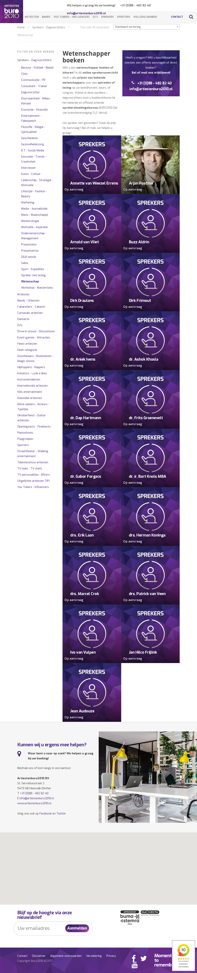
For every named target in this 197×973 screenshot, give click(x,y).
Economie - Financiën (34, 110)
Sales (24, 263)
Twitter (61, 813)
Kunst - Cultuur (31, 174)
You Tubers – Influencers (71, 16)
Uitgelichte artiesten (33, 481)
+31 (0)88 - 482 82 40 (135, 5)
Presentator (29, 244)
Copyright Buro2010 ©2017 (35, 961)
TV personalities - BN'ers (33, 475)
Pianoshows (25, 433)
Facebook (45, 813)
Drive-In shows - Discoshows (36, 331)
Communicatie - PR (33, 80)
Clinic (24, 74)
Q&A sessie (28, 257)
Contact (177, 16)
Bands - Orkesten (28, 300)
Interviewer (28, 168)
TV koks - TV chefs (29, 468)
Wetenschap (30, 281)
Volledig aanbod (145, 16)
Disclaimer (39, 956)
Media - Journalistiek (34, 209)
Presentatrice (30, 251)
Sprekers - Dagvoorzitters (48, 27)
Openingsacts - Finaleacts (34, 426)
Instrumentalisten (28, 379)
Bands (46, 16)
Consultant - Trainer (34, 86)
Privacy (111, 956)
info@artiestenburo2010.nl (151, 89)
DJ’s (95, 16)
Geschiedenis (29, 138)
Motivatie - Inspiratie (34, 227)
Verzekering (94, 956)
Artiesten (32, 16)
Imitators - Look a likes (32, 373)
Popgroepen (25, 439)
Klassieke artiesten (29, 398)
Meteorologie (30, 221)
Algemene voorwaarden (66, 956)
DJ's (20, 325)
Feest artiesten (27, 344)
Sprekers (107, 16)
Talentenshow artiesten (32, 462)
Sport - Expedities (32, 269)
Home (21, 27)
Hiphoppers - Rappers (31, 367)
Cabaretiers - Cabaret (31, 307)
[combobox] (146, 26)
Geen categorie (27, 350)
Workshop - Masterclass (37, 288)
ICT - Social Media (32, 150)
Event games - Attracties (33, 337)
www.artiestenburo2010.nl (34, 803)
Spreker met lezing (33, 275)
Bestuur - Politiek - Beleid (37, 68)
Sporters (123, 16)
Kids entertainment (29, 392)
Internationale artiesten (32, 386)
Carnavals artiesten (30, 313)
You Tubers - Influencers (33, 487)
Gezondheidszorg (32, 144)
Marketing (27, 202)
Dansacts (23, 319)
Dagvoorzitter (30, 92)
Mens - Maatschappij (34, 215)
